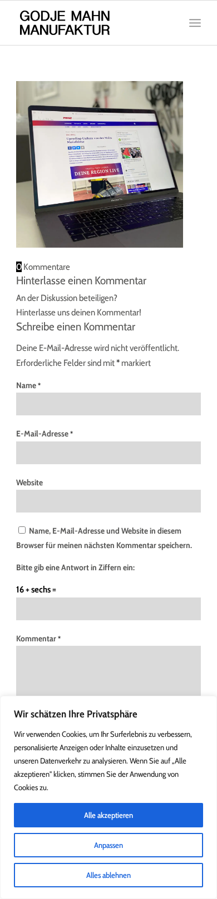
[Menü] (195, 22)
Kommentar (38, 639)
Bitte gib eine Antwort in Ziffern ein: (75, 567)
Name (28, 385)
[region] (108, 797)
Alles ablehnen (108, 875)
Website (29, 483)
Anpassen (108, 845)
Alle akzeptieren (108, 815)
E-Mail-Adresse (44, 434)
